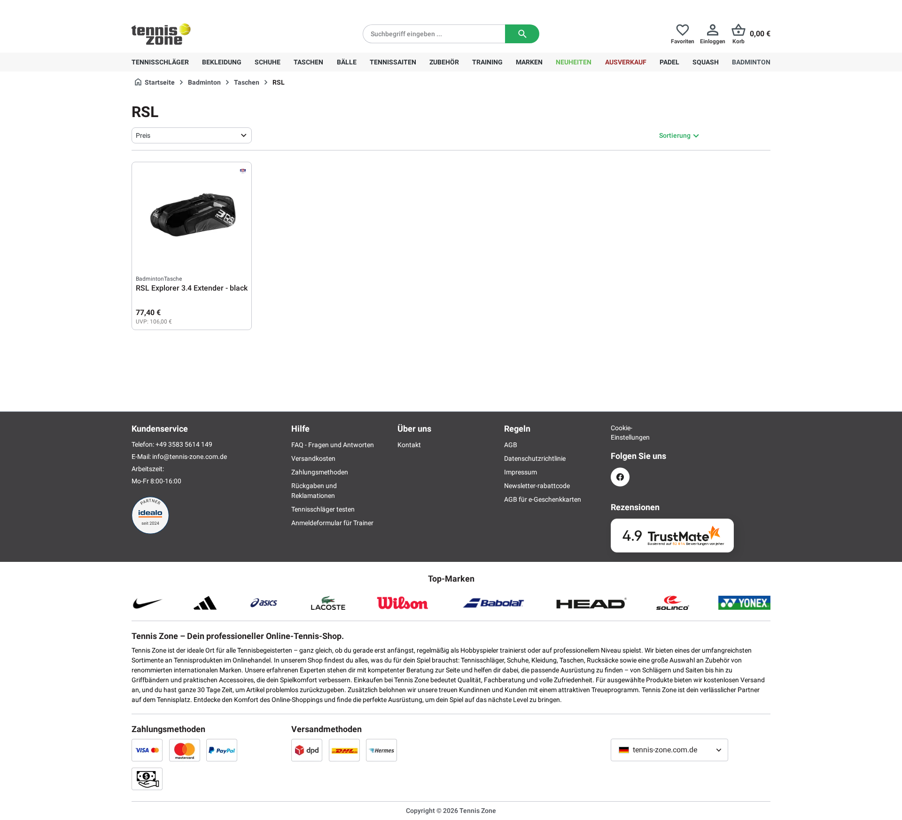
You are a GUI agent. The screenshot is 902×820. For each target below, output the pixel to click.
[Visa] (147, 750)
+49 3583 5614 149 (191, 7)
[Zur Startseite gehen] (161, 34)
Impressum (520, 472)
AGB (510, 445)
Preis (143, 135)
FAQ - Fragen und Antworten (332, 445)
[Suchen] (522, 33)
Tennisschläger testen (323, 509)
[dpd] (306, 750)
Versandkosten (313, 458)
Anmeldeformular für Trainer (332, 523)
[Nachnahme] (147, 778)
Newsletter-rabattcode (537, 485)
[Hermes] (381, 750)
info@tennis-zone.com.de (189, 456)
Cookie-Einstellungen (620, 432)
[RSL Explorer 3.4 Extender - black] (191, 213)
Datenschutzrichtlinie (535, 458)
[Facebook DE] (620, 477)
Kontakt (409, 445)
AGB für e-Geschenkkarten (542, 499)
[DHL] (344, 750)
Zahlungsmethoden (319, 472)
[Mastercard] (184, 750)
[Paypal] (221, 750)
